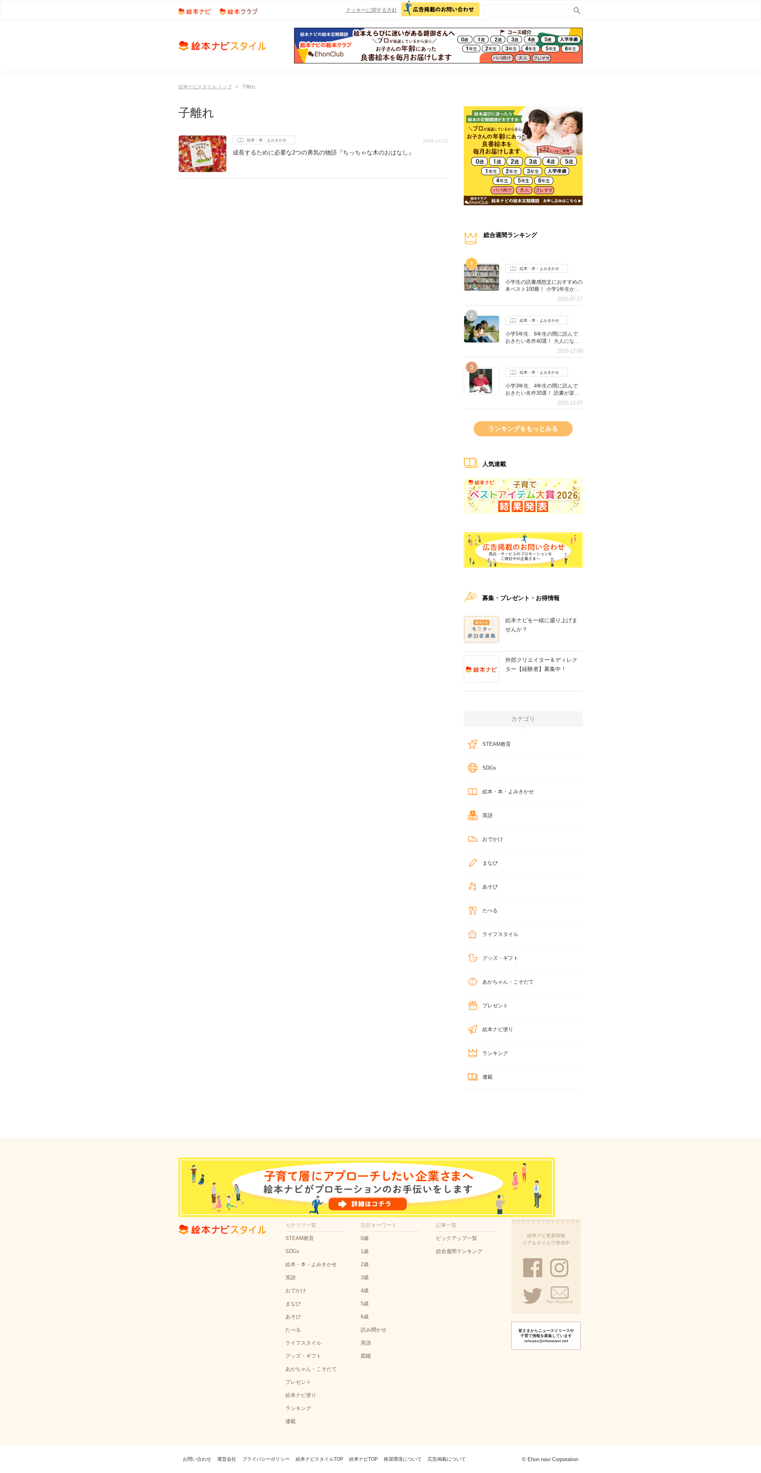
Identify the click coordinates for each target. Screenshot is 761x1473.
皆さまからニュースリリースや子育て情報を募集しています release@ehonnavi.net (546, 1335)
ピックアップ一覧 (456, 1238)
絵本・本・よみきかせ (267, 140)
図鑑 (366, 1356)
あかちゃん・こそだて (508, 982)
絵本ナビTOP (363, 1459)
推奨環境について (403, 1459)
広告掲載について (447, 1459)
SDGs (489, 768)
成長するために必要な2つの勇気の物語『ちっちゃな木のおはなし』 (323, 152)
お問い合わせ (197, 1459)
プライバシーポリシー (266, 1459)
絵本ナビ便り (497, 1029)
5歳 (365, 1304)
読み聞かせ (373, 1330)
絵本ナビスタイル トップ (205, 87)
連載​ (487, 1077)
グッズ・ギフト (500, 958)
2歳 (365, 1264)
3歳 (365, 1277)
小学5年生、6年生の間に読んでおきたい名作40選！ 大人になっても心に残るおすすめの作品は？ (544, 337)
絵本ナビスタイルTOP (319, 1459)
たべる (490, 910)
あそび (490, 887)
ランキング (495, 1053)
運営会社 (226, 1459)
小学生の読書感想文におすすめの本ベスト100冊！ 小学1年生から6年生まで (544, 285)
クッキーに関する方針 (371, 10)
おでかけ (492, 839)
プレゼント (495, 1006)
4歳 (365, 1290)
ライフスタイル (500, 934)
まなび (490, 863)
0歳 (365, 1238)
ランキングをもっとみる (523, 428)
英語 (487, 815)
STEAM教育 (496, 744)
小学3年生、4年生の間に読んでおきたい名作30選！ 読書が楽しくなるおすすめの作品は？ (542, 389)
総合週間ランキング (459, 1251)
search (575, 9)
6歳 (365, 1317)
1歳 (365, 1251)
